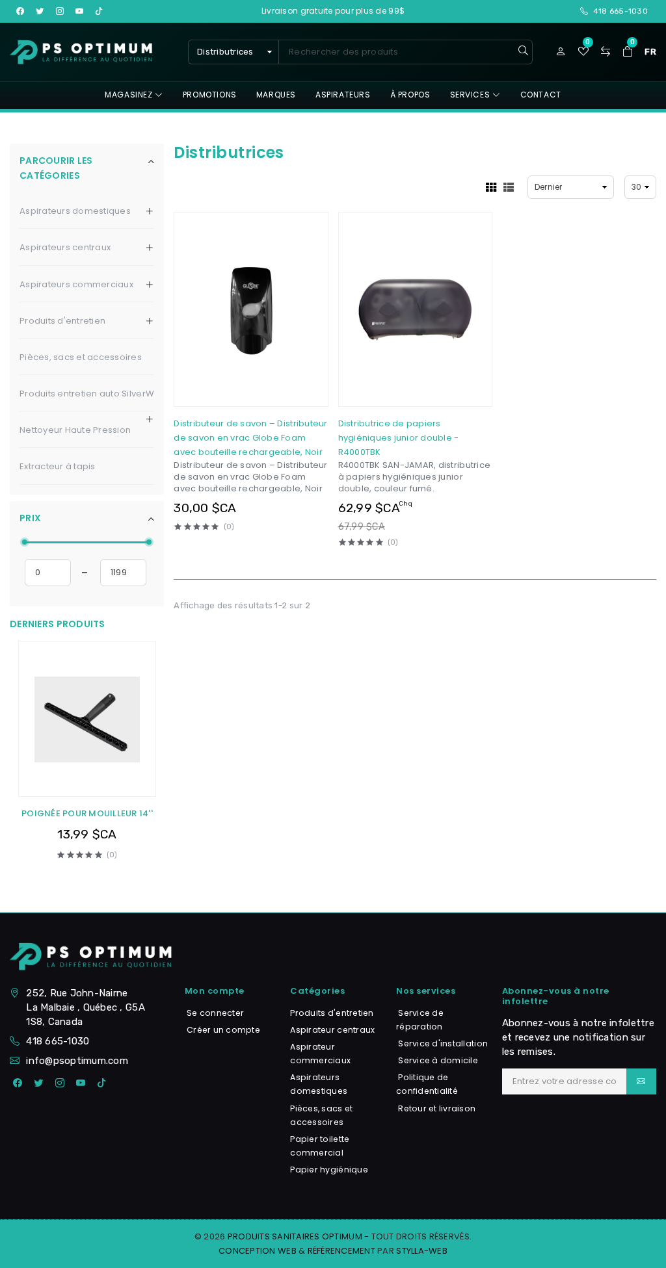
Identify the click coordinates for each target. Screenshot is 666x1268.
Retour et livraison (435, 1108)
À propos (410, 94)
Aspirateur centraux (332, 1029)
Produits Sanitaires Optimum (295, 1236)
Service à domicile (437, 1060)
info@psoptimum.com (77, 1061)
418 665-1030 (57, 1041)
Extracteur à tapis (58, 466)
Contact (540, 94)
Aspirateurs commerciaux (76, 284)
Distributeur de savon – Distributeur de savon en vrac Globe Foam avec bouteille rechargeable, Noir (250, 437)
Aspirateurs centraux (65, 247)
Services (471, 94)
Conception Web (258, 1251)
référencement (341, 1251)
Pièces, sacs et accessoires (81, 357)
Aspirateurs (343, 94)
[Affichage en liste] (508, 187)
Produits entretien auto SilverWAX (93, 393)
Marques (276, 94)
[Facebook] (17, 1083)
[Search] (523, 52)
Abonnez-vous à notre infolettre (555, 996)
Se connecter (214, 1012)
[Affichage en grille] (491, 187)
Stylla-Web (421, 1251)
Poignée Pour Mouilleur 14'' (87, 813)
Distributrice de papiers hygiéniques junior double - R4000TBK (398, 437)
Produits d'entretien (62, 321)
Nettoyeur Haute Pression (75, 430)
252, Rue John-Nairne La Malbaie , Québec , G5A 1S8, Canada (85, 1007)
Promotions (210, 94)
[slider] (24, 542)
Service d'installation (442, 1043)
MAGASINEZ (130, 94)
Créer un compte (222, 1029)
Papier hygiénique (328, 1169)
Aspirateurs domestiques (75, 211)
